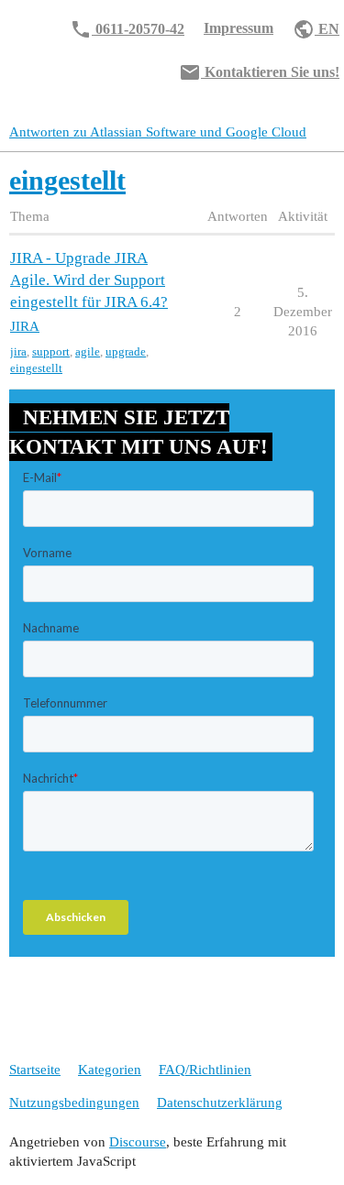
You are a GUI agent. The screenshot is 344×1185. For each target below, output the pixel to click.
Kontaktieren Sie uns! (259, 72)
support (51, 351)
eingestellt (36, 368)
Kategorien (109, 1069)
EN (316, 29)
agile (87, 351)
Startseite (35, 1069)
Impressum (238, 28)
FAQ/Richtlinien (205, 1069)
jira (18, 351)
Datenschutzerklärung (220, 1102)
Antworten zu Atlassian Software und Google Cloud (157, 132)
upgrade (125, 351)
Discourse (137, 1142)
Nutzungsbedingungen (74, 1102)
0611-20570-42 (127, 29)
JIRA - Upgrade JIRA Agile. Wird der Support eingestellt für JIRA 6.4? (89, 280)
